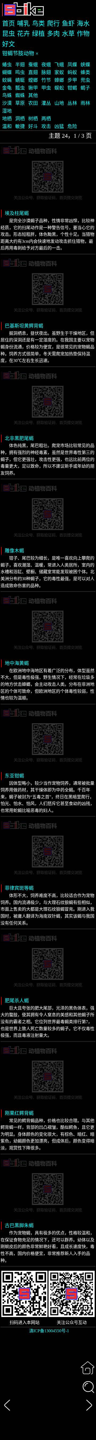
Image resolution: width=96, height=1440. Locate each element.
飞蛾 (59, 64)
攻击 (46, 126)
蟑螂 (59, 80)
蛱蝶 (85, 64)
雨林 (85, 103)
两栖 (46, 118)
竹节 (46, 80)
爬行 (53, 23)
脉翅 (46, 72)
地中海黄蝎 (17, 663)
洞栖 (20, 118)
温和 (7, 126)
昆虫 (8, 33)
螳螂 (33, 80)
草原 (20, 103)
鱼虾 (68, 23)
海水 (83, 23)
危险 (72, 126)
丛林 (72, 103)
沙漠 (7, 103)
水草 (68, 33)
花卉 (23, 33)
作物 (83, 33)
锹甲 (33, 88)
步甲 (72, 80)
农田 (33, 103)
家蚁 (59, 72)
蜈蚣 (59, 88)
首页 (8, 23)
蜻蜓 (20, 80)
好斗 (33, 126)
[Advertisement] (48, 1390)
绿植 (38, 33)
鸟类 (38, 23)
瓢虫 (20, 88)
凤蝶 (72, 64)
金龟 (7, 88)
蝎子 (85, 88)
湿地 (7, 111)
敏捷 (20, 126)
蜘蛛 (20, 95)
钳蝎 (72, 88)
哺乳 (23, 23)
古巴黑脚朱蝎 (19, 1225)
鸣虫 (20, 72)
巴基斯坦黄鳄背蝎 (24, 326)
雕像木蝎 (14, 550)
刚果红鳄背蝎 (19, 1113)
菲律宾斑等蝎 (19, 888)
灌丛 (46, 103)
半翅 (20, 64)
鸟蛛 (7, 95)
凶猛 (59, 126)
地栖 (7, 118)
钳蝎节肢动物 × (20, 53)
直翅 (33, 72)
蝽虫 (7, 64)
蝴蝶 (7, 72)
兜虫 (85, 80)
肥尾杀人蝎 (17, 1000)
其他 (33, 95)
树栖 (33, 118)
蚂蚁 (72, 72)
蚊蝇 (7, 80)
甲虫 (46, 88)
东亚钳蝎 (14, 776)
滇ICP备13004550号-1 (49, 1331)
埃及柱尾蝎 (17, 213)
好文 (8, 44)
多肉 (53, 33)
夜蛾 (46, 64)
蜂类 (85, 72)
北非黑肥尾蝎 (19, 438)
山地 (59, 103)
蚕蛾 (33, 64)
